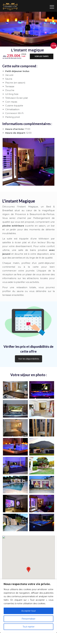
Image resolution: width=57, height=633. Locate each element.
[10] (15, 446)
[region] (28, 606)
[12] (15, 427)
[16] (15, 390)
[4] (15, 503)
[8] (41, 446)
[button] (28, 570)
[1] (41, 522)
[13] (41, 409)
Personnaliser (28, 618)
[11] (41, 427)
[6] (15, 484)
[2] (15, 522)
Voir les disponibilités (28, 358)
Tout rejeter (28, 626)
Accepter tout (28, 611)
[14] (15, 409)
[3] (41, 503)
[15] (41, 390)
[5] (41, 484)
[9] (15, 465)
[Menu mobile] (52, 6)
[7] (41, 465)
